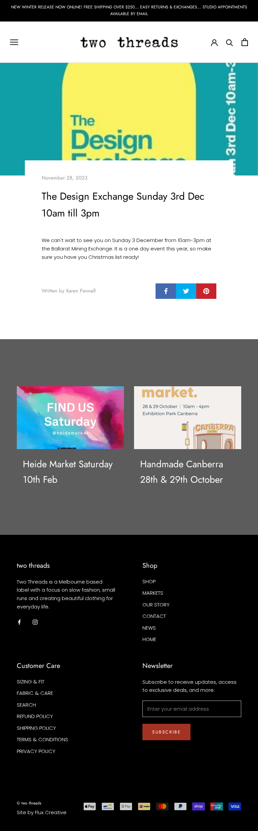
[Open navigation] (14, 42)
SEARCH (26, 704)
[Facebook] (19, 622)
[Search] (229, 42)
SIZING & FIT (30, 681)
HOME (149, 639)
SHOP (149, 581)
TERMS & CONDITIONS (42, 739)
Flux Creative (51, 812)
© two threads (29, 803)
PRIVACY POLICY (36, 751)
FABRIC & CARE (35, 693)
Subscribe (166, 732)
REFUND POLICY (35, 716)
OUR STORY (156, 604)
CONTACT (154, 616)
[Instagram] (35, 622)
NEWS (149, 627)
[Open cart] (245, 42)
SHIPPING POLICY (36, 727)
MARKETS (152, 592)
